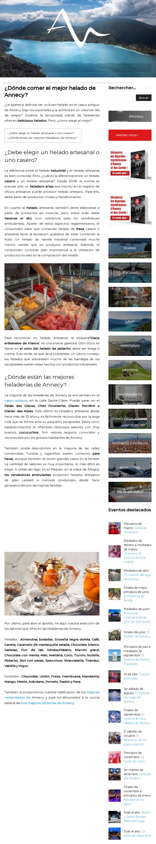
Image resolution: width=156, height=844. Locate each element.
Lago (130, 321)
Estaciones (130, 467)
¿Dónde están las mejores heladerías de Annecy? (42, 137)
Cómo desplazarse (130, 419)
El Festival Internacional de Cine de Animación (137, 617)
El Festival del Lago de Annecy (136, 697)
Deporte (130, 370)
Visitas (130, 297)
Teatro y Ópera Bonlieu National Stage (137, 817)
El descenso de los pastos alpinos (135, 740)
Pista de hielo (130, 492)
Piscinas (130, 272)
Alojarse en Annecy (14, 82)
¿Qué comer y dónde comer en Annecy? (52, 82)
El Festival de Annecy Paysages (137, 659)
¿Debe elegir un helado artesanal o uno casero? (41, 133)
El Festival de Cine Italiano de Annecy (137, 719)
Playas (130, 248)
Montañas (130, 346)
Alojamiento (130, 394)
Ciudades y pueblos (130, 443)
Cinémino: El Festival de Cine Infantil (135, 558)
